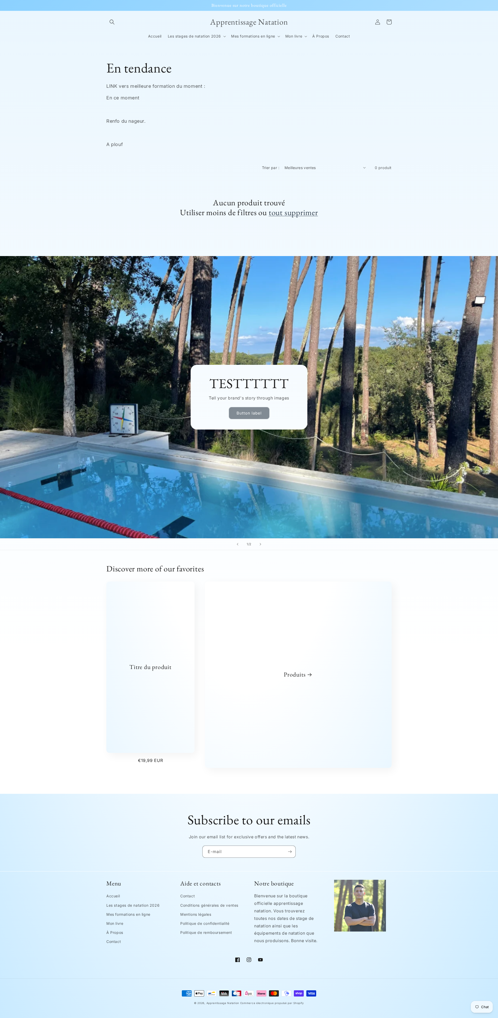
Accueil (113, 896)
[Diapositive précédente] (237, 544)
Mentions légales (195, 914)
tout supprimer (293, 212)
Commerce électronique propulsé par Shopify (272, 1003)
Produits (295, 674)
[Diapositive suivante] (260, 544)
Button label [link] (249, 413)
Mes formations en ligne (128, 914)
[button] (112, 22)
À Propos (114, 932)
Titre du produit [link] (150, 667)
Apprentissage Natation (222, 1003)
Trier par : (270, 167)
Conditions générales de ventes (209, 905)
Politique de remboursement (206, 932)
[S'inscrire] (289, 852)
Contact (113, 941)
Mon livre (114, 923)
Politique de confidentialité (205, 923)
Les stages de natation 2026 (133, 905)
